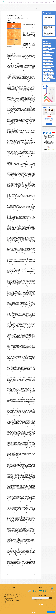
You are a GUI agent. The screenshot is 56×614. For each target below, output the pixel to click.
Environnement (52, 72)
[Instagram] (55, 309)
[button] (36, 2)
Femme (45, 43)
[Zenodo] (45, 149)
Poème (45, 67)
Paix (49, 45)
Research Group (46, 48)
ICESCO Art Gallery (47, 52)
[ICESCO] (55, 314)
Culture (49, 43)
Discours (52, 52)
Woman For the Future (51, 78)
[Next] (54, 141)
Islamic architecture (47, 66)
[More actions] (34, 15)
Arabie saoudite (50, 61)
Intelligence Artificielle (47, 64)
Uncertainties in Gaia (47, 58)
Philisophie (46, 61)
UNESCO (45, 78)
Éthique (48, 79)
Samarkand (6, 597)
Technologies (51, 76)
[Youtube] (55, 312)
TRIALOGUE (52, 48)
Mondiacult (50, 75)
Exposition (45, 73)
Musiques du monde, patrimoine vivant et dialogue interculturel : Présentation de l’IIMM (49, 119)
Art (49, 46)
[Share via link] (13, 571)
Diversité (50, 69)
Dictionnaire (46, 69)
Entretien (50, 63)
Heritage (45, 49)
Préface (50, 49)
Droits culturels (46, 70)
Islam (52, 64)
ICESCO (45, 46)
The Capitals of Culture (7, 596)
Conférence (48, 54)
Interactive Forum (7, 605)
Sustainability (46, 55)
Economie (51, 70)
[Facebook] (55, 310)
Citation (50, 55)
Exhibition (45, 60)
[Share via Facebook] (7, 571)
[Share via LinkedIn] (11, 571)
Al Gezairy (49, 67)
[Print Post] (15, 571)
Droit (52, 58)
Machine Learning (51, 73)
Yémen (45, 79)
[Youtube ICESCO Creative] (32, 612)
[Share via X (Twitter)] (9, 571)
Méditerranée (46, 76)
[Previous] (43, 141)
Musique (49, 60)
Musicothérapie (46, 51)
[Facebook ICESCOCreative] (34, 612)
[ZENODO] (55, 313)
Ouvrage (52, 66)
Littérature (46, 45)
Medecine (45, 75)
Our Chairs (6, 604)
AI (45, 54)
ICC (45, 57)
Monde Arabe (49, 57)
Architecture (46, 63)
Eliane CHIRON (46, 72)
